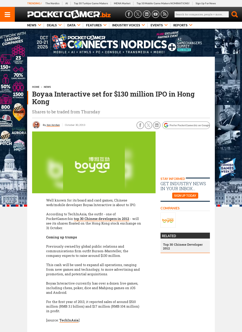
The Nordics (52, 3)
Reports (180, 25)
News (31, 25)
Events (157, 25)
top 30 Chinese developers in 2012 (101, 219)
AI (66, 3)
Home (35, 87)
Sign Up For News (206, 3)
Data (71, 25)
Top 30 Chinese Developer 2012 (183, 246)
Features (94, 25)
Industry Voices (126, 25)
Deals (52, 25)
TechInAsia (69, 320)
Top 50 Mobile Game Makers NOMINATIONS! (163, 3)
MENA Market (122, 3)
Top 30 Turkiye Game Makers (91, 3)
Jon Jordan (53, 124)
